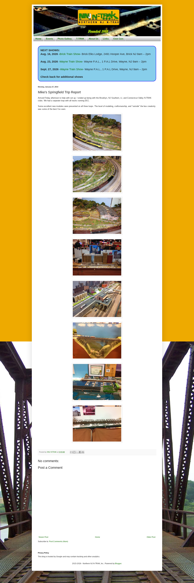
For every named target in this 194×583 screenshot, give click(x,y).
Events (49, 38)
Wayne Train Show (71, 61)
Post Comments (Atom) (58, 541)
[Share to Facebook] (80, 452)
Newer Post (43, 537)
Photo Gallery (65, 38)
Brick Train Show (70, 54)
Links (106, 38)
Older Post (151, 537)
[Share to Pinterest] (82, 452)
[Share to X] (77, 452)
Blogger (118, 563)
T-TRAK (80, 38)
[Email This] (71, 452)
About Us (93, 38)
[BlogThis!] (74, 452)
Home (38, 38)
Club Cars (118, 38)
